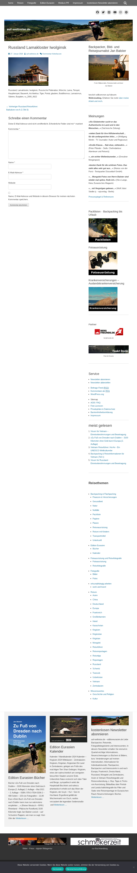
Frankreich (97, 612)
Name (11, 162)
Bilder (95, 574)
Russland (97, 664)
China (95, 599)
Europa (96, 608)
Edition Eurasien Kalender (62, 749)
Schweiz (96, 668)
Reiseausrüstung (100, 527)
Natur (95, 506)
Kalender (96, 553)
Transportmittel (99, 536)
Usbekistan (97, 677)
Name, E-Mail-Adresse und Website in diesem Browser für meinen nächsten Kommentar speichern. (41, 198)
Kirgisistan (97, 634)
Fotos (95, 578)
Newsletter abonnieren (100, 379)
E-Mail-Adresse (15, 172)
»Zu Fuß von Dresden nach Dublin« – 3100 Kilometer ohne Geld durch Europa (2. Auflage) (109, 440)
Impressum (78, 3)
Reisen (20, 3)
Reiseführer (98, 647)
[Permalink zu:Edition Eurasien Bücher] (27, 744)
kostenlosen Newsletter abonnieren (102, 3)
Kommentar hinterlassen (52, 54)
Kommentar (14, 129)
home (10, 3)
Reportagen (98, 660)
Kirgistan (96, 638)
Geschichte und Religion (103, 694)
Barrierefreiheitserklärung (102, 412)
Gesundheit (98, 501)
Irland (95, 621)
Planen (96, 523)
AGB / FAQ (95, 402)
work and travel (99, 587)
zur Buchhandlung (100, 848)
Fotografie (31, 3)
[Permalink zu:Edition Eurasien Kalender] (68, 729)
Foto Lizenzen (97, 406)
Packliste (97, 514)
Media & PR (63, 3)
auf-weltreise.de (32, 54)
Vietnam (96, 681)
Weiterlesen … (22, 818)
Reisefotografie (99, 566)
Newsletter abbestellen (100, 382)
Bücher (96, 548)
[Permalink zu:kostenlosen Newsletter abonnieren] (110, 720)
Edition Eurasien (47, 3)
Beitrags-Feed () (100, 388)
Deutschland (98, 604)
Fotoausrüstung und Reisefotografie (106, 558)
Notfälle (96, 510)
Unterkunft (97, 540)
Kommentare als (100, 391)
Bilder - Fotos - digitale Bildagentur (37, 848)
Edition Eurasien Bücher (26, 778)
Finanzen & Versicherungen (105, 497)
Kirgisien (96, 630)
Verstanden (58, 869)
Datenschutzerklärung (76, 869)
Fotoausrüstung (99, 561)
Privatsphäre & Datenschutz (103, 409)
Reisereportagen (100, 651)
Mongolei (96, 643)
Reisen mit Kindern (101, 531)
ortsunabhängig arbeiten (101, 583)
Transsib (96, 673)
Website (11, 183)
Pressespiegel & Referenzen (101, 197)
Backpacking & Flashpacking (103, 494)
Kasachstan (98, 625)
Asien (95, 595)
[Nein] (133, 867)
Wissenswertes (97, 691)
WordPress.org (97, 394)
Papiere (96, 519)
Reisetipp (97, 656)
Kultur (95, 698)
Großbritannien (99, 617)
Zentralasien (98, 686)
